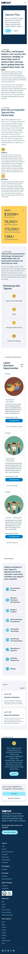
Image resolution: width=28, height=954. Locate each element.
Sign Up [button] (16, 30)
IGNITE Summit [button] (6, 940)
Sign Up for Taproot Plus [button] (14, 798)
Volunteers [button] (4, 876)
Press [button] (3, 938)
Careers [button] (4, 927)
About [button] (3, 922)
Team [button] (3, 943)
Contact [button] (4, 930)
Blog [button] (3, 901)
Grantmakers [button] (5, 888)
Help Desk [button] (4, 854)
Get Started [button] (14, 793)
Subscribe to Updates (10, 832)
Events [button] (3, 904)
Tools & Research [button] (6, 912)
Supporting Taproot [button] (7, 879)
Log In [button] (8, 30)
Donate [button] (4, 932)
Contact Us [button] (14, 773)
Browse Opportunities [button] (7, 851)
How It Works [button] (5, 857)
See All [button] (22, 365)
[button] (6, 2)
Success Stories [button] (6, 909)
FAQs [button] (3, 907)
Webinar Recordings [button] (7, 915)
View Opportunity (14, 420)
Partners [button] (4, 935)
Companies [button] (5, 885)
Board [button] (3, 924)
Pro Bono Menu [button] (6, 859)
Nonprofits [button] (4, 869)
